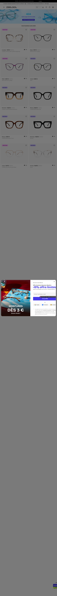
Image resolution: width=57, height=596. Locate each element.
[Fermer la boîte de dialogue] (54, 281)
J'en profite (45, 298)
